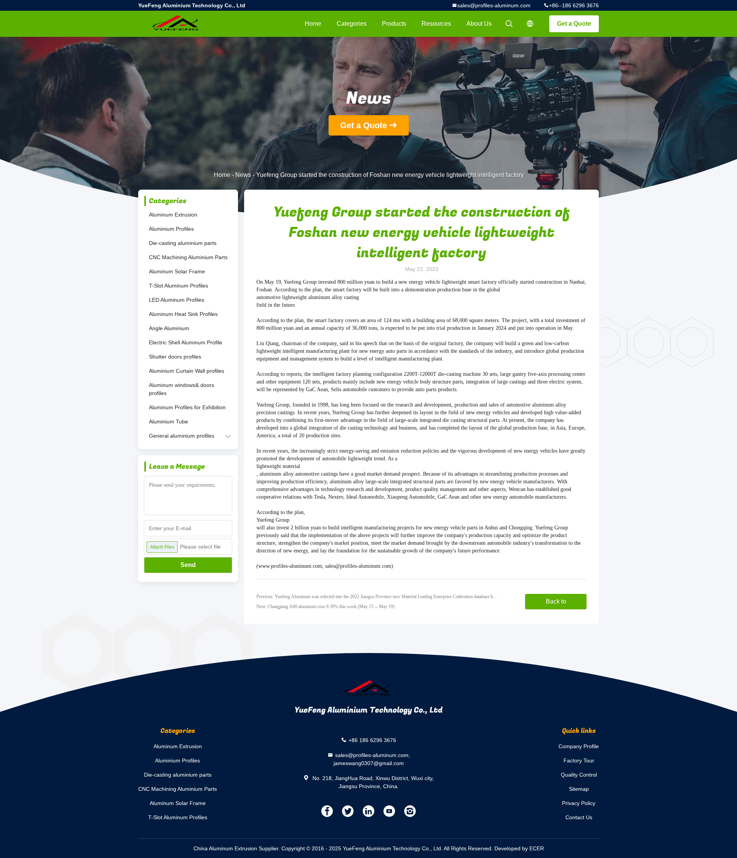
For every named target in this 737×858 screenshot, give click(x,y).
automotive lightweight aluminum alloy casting (307, 297)
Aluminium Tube (168, 421)
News (243, 175)
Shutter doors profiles (175, 357)
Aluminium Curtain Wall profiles (186, 371)
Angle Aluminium (169, 328)
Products (394, 23)
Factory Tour (578, 760)
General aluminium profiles (181, 436)
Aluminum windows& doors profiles (181, 389)
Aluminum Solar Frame (177, 271)
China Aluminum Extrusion (225, 848)
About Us (479, 23)
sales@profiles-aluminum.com (493, 5)
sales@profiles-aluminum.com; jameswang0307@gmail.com (372, 759)
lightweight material (278, 466)
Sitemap (579, 789)
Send (188, 565)
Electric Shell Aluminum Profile (185, 342)
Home (313, 23)
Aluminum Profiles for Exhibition (187, 407)
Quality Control (579, 775)
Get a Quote (574, 23)
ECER (536, 848)
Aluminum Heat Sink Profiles (183, 314)
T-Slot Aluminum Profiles (178, 286)
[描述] (530, 24)
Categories (352, 23)
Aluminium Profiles (171, 229)
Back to (556, 601)
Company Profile (579, 746)
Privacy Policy (578, 803)
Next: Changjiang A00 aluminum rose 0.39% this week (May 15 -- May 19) (325, 606)
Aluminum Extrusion (173, 215)
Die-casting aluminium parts (182, 243)
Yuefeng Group (272, 520)
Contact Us (578, 817)
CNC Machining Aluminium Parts (188, 257)
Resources (436, 23)
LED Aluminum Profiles (176, 300)
